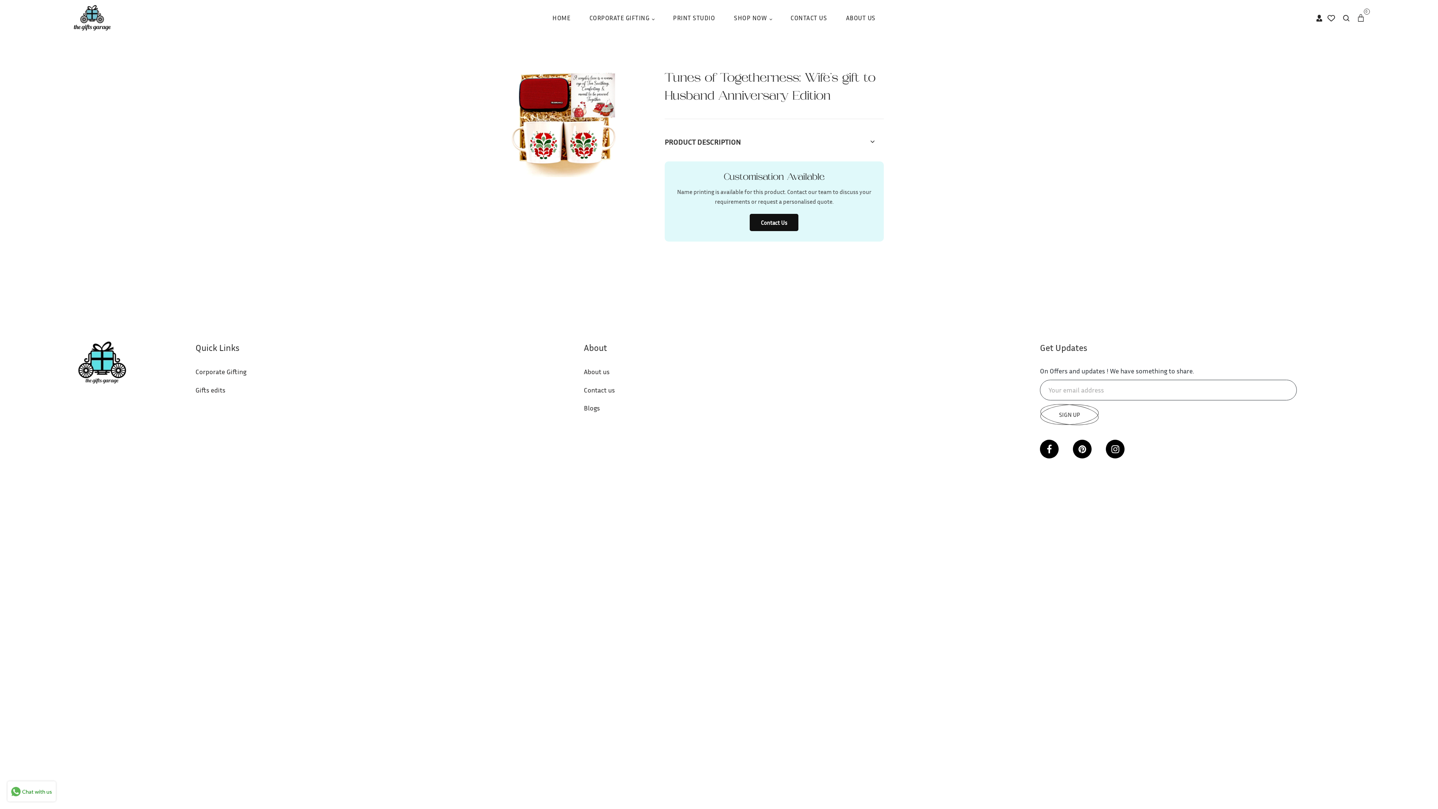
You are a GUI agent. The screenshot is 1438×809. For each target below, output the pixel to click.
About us (597, 371)
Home (561, 18)
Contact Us (809, 18)
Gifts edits (210, 390)
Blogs (592, 408)
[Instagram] (1115, 449)
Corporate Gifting (620, 18)
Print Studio (694, 18)
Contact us (599, 390)
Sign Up (1069, 414)
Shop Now (751, 18)
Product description (703, 141)
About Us (861, 18)
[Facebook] (1049, 449)
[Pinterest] (1082, 449)
